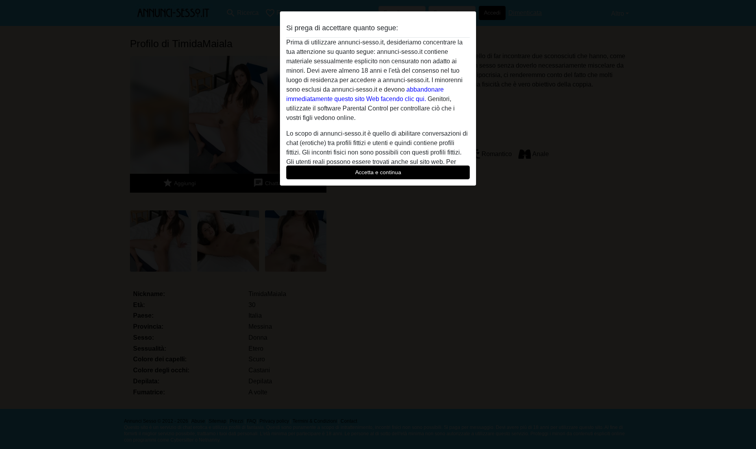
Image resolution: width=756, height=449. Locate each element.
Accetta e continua (378, 172)
